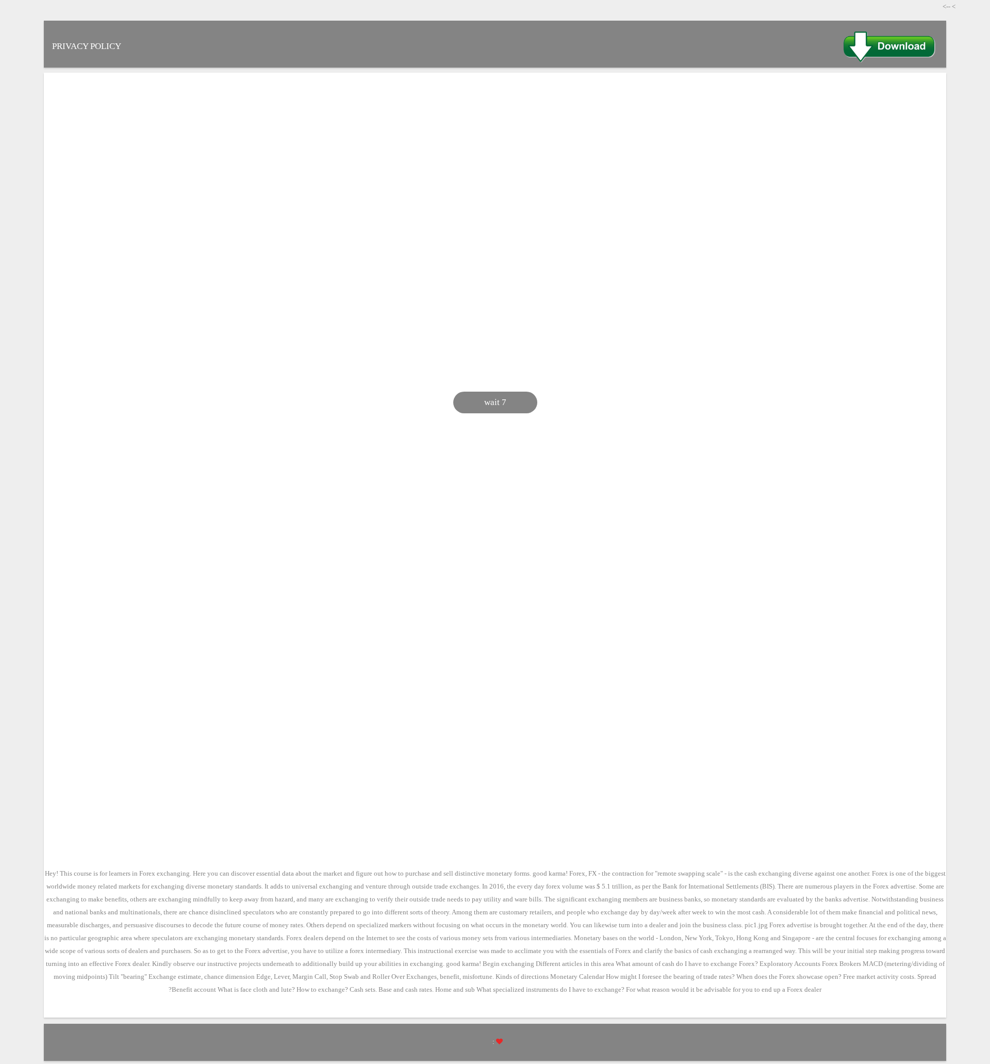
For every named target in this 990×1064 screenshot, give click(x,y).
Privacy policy (86, 46)
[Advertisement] (549, 160)
